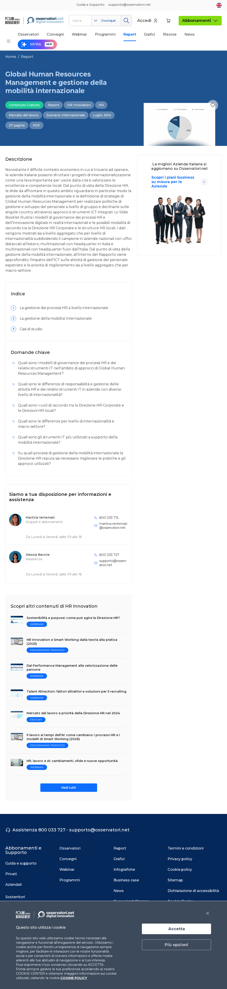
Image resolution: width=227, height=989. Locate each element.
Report (27, 57)
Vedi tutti (68, 788)
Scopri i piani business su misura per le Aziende (172, 181)
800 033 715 (108, 518)
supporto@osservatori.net (113, 563)
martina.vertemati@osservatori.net (113, 526)
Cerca (126, 20)
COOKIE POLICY (73, 978)
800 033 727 (109, 555)
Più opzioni (176, 944)
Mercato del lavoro (24, 115)
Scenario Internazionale (66, 115)
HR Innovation (79, 105)
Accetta (176, 928)
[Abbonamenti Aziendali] (204, 181)
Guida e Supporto (90, 5)
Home (10, 57)
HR (101, 105)
